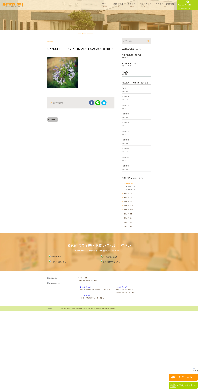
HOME (79, 33)
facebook (91, 102)
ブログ (84, 33)
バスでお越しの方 (85, 295)
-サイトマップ (50, 308)
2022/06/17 (125, 105)
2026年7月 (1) (131, 186)
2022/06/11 (125, 140)
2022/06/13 (125, 131)
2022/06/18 (125, 96)
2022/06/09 (125, 148)
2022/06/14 (125, 122)
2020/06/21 (90, 33)
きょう (124, 88)
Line (97, 102)
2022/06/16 (125, 114)
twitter (104, 102)
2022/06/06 (125, 166)
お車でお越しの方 (121, 287)
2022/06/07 (125, 157)
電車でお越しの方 (85, 287)
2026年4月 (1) (131, 189)
